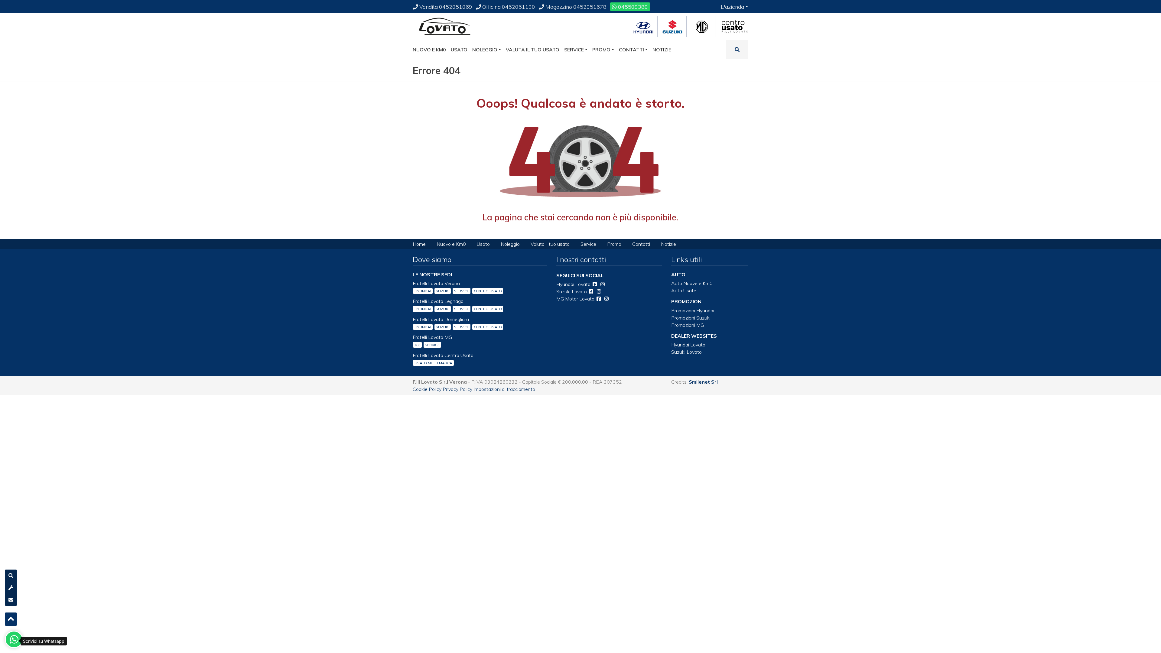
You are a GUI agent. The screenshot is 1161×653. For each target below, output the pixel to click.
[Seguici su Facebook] (595, 284)
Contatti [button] (631, 50)
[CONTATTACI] (11, 600)
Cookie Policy (427, 389)
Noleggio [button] (484, 50)
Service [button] (574, 50)
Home (419, 244)
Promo (614, 244)
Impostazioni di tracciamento (504, 389)
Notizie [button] (661, 50)
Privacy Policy (457, 389)
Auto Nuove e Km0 (692, 283)
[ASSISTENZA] (11, 588)
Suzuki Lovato (686, 352)
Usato (483, 244)
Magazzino (575, 6)
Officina (508, 6)
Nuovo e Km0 (451, 244)
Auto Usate (683, 291)
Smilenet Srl (703, 382)
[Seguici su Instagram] (602, 284)
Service (588, 244)
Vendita (445, 6)
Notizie (668, 244)
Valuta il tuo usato (550, 244)
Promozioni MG (687, 325)
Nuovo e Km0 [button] (429, 50)
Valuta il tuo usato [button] (532, 50)
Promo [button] (601, 50)
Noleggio (510, 244)
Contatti (641, 244)
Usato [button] (459, 50)
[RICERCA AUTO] (11, 576)
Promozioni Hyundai (692, 310)
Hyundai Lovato (688, 345)
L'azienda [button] (732, 6)
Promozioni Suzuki (691, 318)
